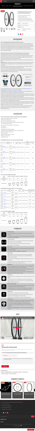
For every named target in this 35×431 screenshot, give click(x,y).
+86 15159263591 (8, 405)
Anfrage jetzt (31, 429)
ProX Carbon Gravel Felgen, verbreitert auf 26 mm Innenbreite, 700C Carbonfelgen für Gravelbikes (18, 394)
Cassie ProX (9, 409)
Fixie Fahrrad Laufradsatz (12, 373)
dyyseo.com (18, 426)
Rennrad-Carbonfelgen (15, 237)
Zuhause (4, 5)
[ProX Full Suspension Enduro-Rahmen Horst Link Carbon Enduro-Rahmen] (6, 387)
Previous (0, 390)
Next (34, 390)
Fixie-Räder (10, 5)
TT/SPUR (7, 5)
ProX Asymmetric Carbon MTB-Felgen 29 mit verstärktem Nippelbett (29, 394)
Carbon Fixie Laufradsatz (4, 373)
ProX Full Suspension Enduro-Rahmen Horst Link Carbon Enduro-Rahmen (6, 394)
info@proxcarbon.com (7, 407)
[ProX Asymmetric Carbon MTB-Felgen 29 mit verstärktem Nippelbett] (29, 387)
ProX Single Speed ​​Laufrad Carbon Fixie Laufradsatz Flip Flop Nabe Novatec (16, 352)
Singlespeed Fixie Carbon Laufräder (17, 5)
